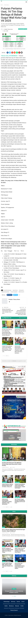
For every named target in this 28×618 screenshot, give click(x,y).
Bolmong (13, 601)
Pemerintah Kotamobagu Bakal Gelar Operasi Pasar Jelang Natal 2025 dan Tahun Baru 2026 (20, 312)
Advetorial (14, 588)
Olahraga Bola (21, 290)
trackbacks (14, 360)
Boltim (6, 606)
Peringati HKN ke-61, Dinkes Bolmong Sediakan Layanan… (14, 592)
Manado (17, 606)
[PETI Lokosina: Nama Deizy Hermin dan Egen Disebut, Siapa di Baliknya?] (14, 521)
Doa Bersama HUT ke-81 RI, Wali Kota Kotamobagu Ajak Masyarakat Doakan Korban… (11, 464)
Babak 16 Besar (15, 290)
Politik (22, 606)
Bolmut (18, 601)
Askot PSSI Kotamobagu (7, 290)
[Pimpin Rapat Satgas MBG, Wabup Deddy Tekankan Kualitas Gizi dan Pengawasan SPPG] (7, 558)
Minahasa (11, 606)
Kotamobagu (5, 327)
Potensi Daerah (14, 610)
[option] (14, 587)
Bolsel (4, 527)
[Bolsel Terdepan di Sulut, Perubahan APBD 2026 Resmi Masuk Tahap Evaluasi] (7, 543)
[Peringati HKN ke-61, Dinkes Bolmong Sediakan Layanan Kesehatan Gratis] (14, 586)
